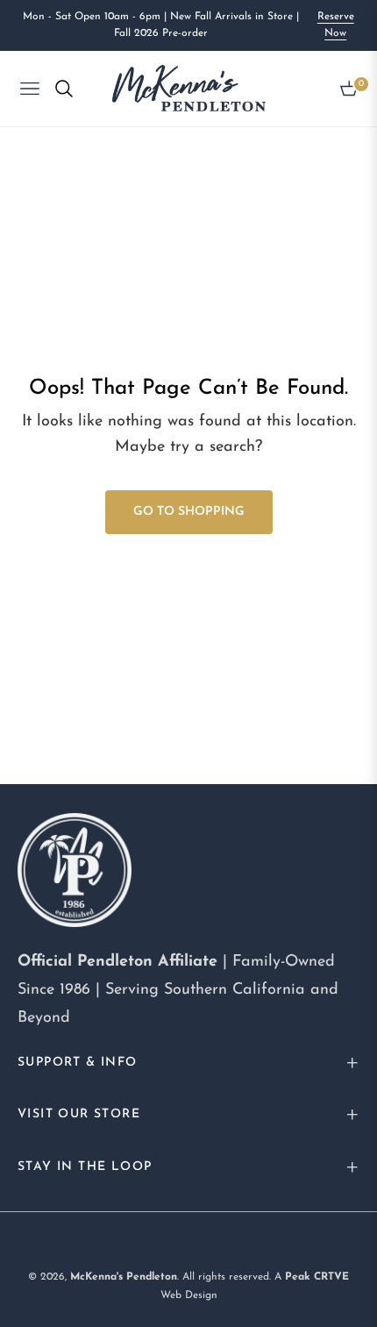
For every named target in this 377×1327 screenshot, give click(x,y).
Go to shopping (189, 511)
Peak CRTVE (317, 1277)
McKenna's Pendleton (123, 1277)
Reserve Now (335, 25)
